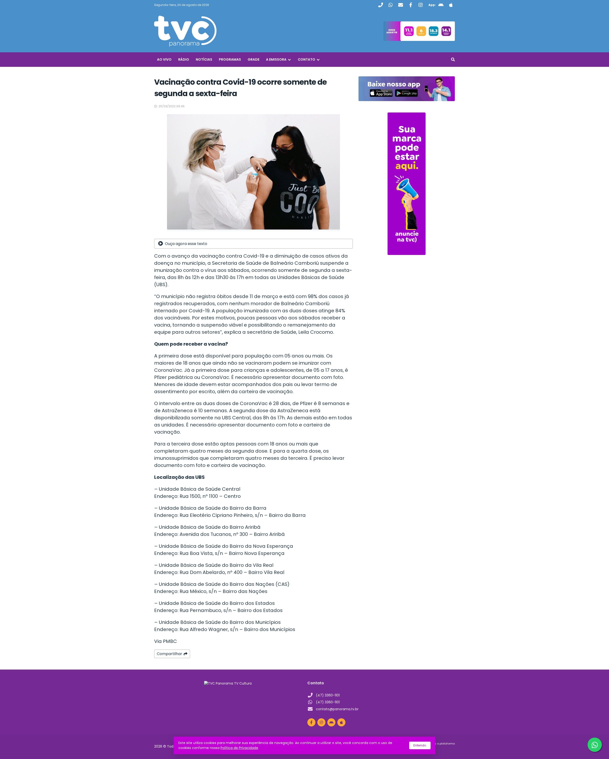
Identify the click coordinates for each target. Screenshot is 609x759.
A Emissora (276, 59)
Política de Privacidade (239, 747)
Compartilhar (169, 653)
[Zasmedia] (443, 749)
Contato (306, 59)
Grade (253, 59)
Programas (230, 59)
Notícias (204, 59)
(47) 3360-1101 (328, 695)
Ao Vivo (164, 59)
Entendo (419, 745)
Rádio (183, 59)
